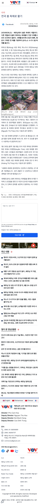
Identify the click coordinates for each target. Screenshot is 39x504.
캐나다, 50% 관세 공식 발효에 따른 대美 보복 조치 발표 (20, 265)
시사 (3, 12)
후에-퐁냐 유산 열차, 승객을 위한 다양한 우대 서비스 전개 (20, 307)
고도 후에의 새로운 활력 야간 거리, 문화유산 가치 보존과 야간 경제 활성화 (19, 376)
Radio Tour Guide (7, 474)
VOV (21, 486)
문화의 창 (23, 470)
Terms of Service (5, 226)
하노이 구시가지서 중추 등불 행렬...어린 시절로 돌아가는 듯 (20, 300)
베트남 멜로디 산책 (26, 478)
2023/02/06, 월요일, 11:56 (29, 24)
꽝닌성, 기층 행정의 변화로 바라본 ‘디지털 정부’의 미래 (19, 394)
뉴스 (2, 458)
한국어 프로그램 (25, 490)
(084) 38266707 (10, 432)
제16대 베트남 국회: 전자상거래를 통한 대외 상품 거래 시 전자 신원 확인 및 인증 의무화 (20, 279)
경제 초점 (23, 466)
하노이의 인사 (5, 470)
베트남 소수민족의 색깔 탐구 (28, 474)
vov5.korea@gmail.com (12, 441)
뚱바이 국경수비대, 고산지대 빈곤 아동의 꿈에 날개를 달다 (20, 258)
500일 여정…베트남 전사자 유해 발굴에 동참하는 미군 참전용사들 (19, 362)
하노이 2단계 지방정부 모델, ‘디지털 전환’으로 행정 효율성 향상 (19, 355)
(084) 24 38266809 (11, 429)
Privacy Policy (31, 224)
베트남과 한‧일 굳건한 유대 (9, 466)
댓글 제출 (18, 235)
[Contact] (2, 501)
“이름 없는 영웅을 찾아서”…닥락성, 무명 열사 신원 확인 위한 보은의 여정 (19, 369)
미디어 (22, 458)
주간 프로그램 (5, 486)
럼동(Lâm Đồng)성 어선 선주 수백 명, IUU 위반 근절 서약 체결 (20, 314)
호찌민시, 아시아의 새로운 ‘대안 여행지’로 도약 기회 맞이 (19, 387)
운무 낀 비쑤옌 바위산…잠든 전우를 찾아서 (16, 349)
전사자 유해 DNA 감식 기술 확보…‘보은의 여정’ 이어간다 (19, 336)
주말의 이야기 (5, 478)
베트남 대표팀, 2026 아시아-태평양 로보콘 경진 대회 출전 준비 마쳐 (20, 293)
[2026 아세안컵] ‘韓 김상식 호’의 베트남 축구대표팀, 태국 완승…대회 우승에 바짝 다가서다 (20, 321)
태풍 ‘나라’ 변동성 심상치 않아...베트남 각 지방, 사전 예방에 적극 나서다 (20, 272)
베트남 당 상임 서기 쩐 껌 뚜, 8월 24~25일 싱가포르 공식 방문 (20, 286)
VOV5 (3, 490)
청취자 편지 (23, 482)
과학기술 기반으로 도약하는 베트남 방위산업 (16, 382)
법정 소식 (4, 482)
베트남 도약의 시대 (7, 462)
